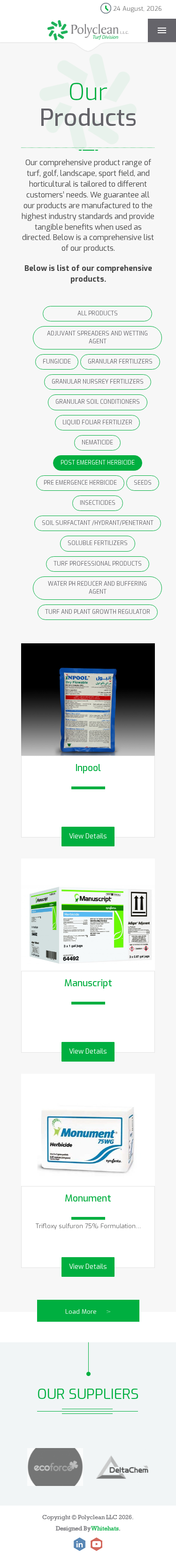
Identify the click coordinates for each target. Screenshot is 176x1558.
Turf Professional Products (98, 564)
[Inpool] (88, 710)
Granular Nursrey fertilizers (98, 382)
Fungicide (57, 361)
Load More (88, 1312)
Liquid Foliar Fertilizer (97, 422)
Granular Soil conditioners (97, 402)
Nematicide (97, 442)
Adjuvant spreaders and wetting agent (97, 337)
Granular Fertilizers (120, 361)
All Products (97, 313)
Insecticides (97, 503)
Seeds (143, 483)
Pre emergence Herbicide (80, 483)
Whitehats (105, 1528)
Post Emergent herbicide (98, 462)
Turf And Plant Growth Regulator (97, 612)
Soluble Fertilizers (98, 543)
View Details (88, 836)
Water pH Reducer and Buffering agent (97, 588)
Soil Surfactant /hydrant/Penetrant (97, 523)
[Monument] (88, 1140)
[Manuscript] (88, 925)
